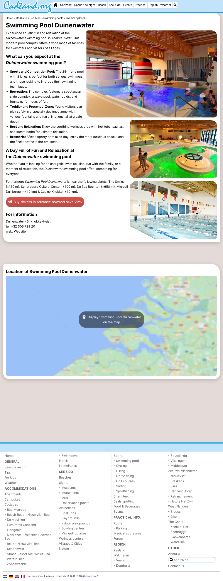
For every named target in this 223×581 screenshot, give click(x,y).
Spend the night (84, 5)
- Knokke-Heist (179, 527)
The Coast (175, 522)
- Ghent (173, 516)
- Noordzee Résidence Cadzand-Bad (29, 536)
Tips (8, 472)
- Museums (67, 487)
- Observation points (74, 503)
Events (127, 5)
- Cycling (120, 465)
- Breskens (176, 481)
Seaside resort (15, 467)
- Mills (63, 498)
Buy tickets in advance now (48, 202)
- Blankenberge (179, 537)
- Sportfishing (124, 491)
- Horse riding (124, 476)
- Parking (120, 528)
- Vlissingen (176, 460)
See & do (115, 5)
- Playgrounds (69, 518)
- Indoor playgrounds (74, 523)
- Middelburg (177, 465)
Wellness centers (71, 538)
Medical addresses (127, 533)
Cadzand (66, 5)
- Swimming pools (127, 460)
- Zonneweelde (16, 564)
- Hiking (119, 471)
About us (174, 554)
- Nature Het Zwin (181, 501)
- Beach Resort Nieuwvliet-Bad (27, 514)
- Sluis (172, 486)
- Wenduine (176, 542)
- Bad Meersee (15, 509)
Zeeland (119, 550)
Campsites (12, 499)
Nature (64, 548)
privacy (50, 576)
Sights (63, 482)
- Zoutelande (177, 455)
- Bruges (174, 511)
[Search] (175, 5)
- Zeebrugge (177, 532)
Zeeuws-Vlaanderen (182, 471)
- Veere (119, 560)
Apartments (13, 494)
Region (153, 5)
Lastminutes (68, 465)
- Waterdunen (14, 559)
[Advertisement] (111, 253)
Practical (140, 5)
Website (20, 231)
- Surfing (120, 486)
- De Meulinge (15, 519)
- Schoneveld (14, 549)
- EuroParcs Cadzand (20, 525)
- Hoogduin (13, 530)
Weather (165, 5)
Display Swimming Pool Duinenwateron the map (114, 319)
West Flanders (178, 506)
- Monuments (69, 492)
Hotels (64, 460)
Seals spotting (124, 501)
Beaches (65, 477)
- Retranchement (180, 496)
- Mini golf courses (72, 533)
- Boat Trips (67, 513)
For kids (10, 477)
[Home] (55, 5)
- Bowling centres (72, 528)
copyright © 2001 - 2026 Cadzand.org (76, 576)
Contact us (176, 566)
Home (9, 455)
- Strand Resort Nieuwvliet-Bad (27, 554)
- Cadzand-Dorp (180, 491)
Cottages (11, 504)
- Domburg (122, 565)
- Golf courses (124, 481)
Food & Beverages (127, 506)
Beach (102, 5)
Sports (118, 455)
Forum (118, 538)
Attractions (67, 508)
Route (118, 523)
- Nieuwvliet (177, 476)
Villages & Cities (70, 543)
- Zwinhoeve (68, 455)
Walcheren (121, 555)
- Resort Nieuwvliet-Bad (22, 544)
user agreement (35, 576)
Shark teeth (122, 496)
